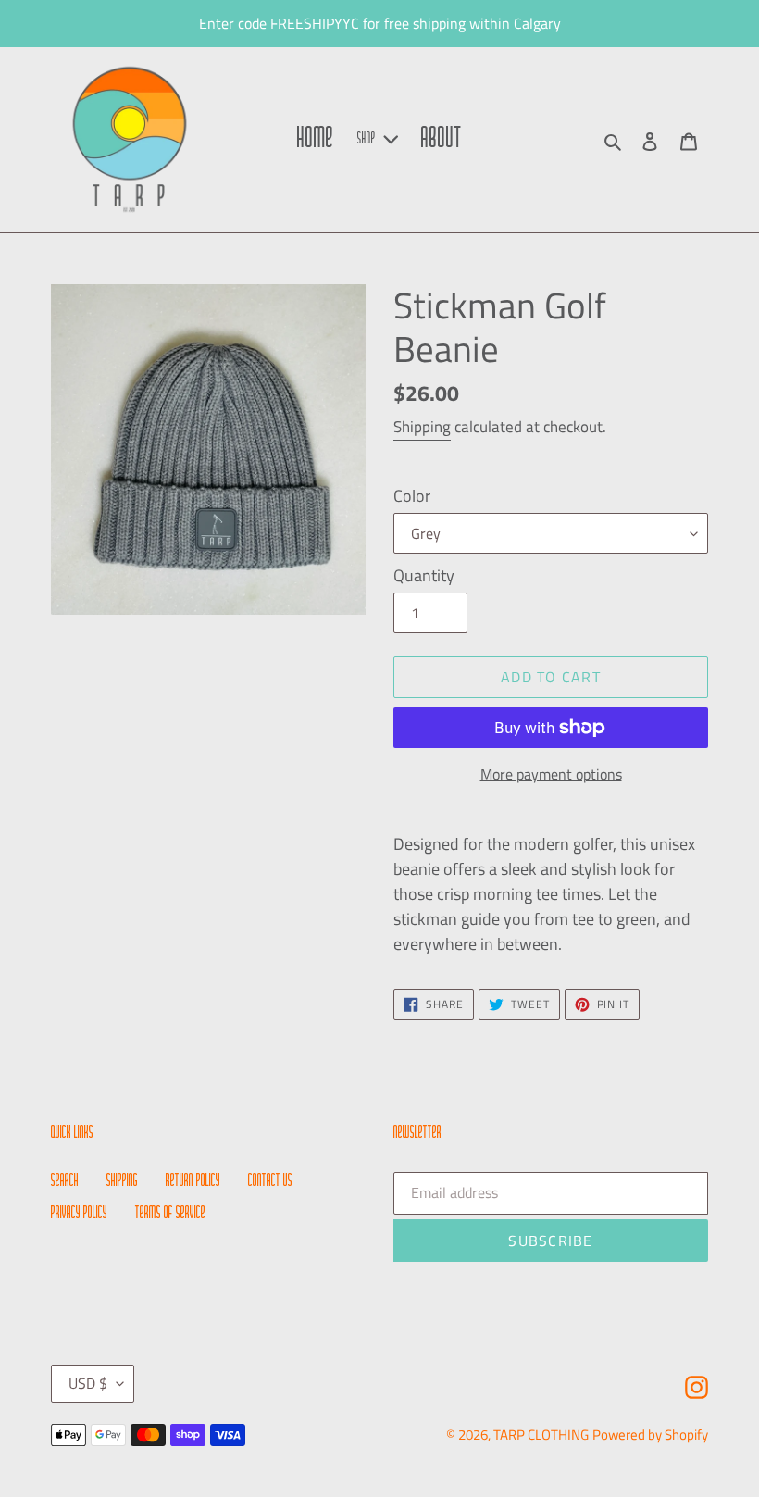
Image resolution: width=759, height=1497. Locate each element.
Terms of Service (170, 1213)
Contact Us (270, 1181)
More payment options (551, 774)
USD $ (87, 1383)
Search (65, 1181)
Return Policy (193, 1181)
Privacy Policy (79, 1213)
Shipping (422, 427)
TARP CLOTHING (541, 1434)
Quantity (423, 575)
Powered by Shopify (650, 1434)
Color (411, 495)
